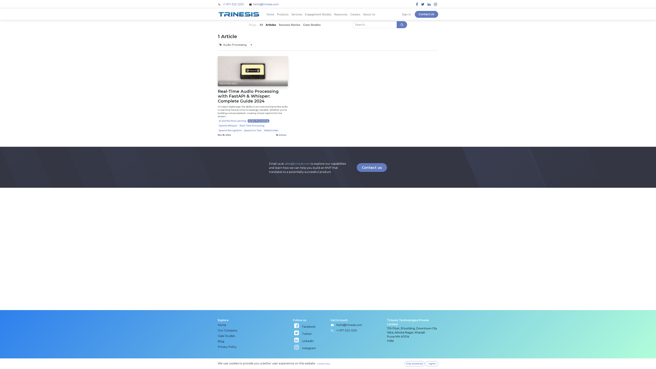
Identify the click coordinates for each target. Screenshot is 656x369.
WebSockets (271, 130)
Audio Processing (258, 121)
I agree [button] (432, 363)
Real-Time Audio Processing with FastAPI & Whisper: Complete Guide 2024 (248, 96)
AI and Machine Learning (232, 121)
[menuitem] (270, 14)
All (261, 24)
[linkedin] (429, 4)
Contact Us (426, 14)
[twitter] (422, 4)
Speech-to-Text (252, 130)
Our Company (227, 330)
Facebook (309, 326)
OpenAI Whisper (228, 125)
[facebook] (417, 4)
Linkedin (308, 341)
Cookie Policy (323, 363)
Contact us (372, 168)
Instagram (309, 348)
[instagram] (435, 4)
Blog (221, 341)
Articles (282, 135)
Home (222, 325)
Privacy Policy (227, 346)
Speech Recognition (230, 130)
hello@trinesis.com (349, 325)
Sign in (406, 14)
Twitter (307, 334)
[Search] (402, 24)
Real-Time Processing (252, 125)
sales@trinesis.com (297, 163)
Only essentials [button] (414, 363)
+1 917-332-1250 (346, 330)
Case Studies (226, 336)
